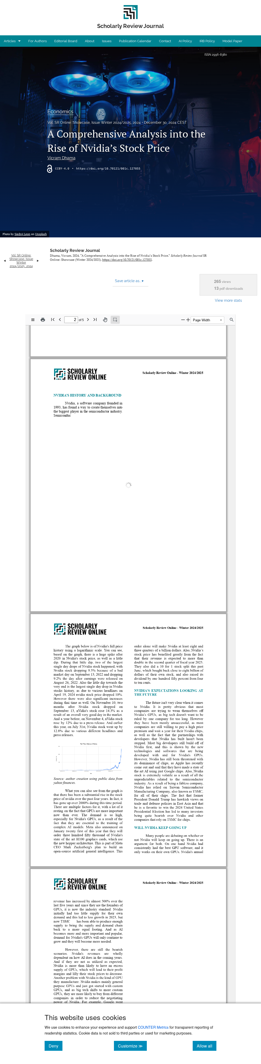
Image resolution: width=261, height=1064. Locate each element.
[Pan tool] (105, 320)
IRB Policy (207, 41)
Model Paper (232, 41)
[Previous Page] (60, 319)
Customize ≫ (132, 1046)
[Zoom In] (188, 319)
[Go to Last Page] (95, 319)
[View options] (33, 320)
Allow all (206, 1046)
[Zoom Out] (183, 319)
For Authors (37, 41)
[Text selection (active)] (115, 320)
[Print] (42, 320)
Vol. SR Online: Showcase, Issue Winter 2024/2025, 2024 (94, 122)
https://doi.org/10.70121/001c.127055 (108, 168)
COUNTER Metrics (153, 1027)
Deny (55, 1046)
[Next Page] (88, 319)
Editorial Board (65, 41)
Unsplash (41, 234)
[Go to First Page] (53, 319)
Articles (10, 41)
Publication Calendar (135, 41)
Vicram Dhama (61, 158)
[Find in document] (231, 320)
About (89, 41)
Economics (60, 112)
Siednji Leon (22, 234)
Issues (106, 41)
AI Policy (185, 41)
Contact (165, 41)
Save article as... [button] (129, 281)
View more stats (228, 300)
